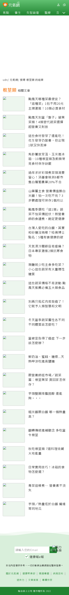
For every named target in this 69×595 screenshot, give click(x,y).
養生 (18, 12)
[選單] (64, 4)
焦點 (6, 12)
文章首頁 (33, 580)
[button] (63, 12)
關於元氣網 (12, 573)
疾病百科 (58, 573)
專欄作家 (47, 580)
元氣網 (14, 80)
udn (5, 80)
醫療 (48, 12)
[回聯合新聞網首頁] (5, 5)
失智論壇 (32, 12)
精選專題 (44, 573)
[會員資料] (58, 4)
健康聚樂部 (28, 573)
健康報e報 (37, 557)
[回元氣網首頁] (14, 5)
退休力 (20, 580)
